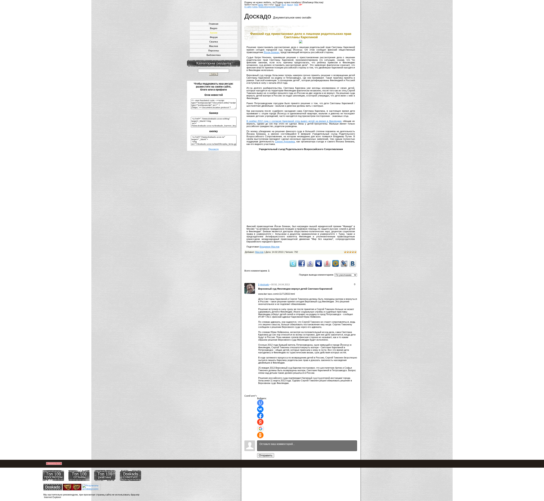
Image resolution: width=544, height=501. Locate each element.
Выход (290, 5)
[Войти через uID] (260, 403)
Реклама (280, 7)
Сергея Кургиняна (285, 141)
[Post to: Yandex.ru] (327, 263)
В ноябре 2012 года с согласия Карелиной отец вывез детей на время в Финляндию (293, 121)
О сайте (248, 7)
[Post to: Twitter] (293, 263)
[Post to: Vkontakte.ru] (352, 263)
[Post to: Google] (310, 263)
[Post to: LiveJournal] (344, 263)
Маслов (259, 252)
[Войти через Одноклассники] (260, 435)
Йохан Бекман (271, 52)
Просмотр (213, 149)
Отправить (265, 455)
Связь (255, 7)
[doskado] (249, 288)
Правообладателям (267, 7)
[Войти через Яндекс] (260, 422)
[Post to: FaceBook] (301, 263)
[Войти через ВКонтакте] (260, 409)
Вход (284, 5)
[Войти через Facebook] (260, 415)
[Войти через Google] (260, 428)
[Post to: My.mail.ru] (335, 263)
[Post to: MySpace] (318, 263)
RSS (296, 5)
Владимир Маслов (269, 246)
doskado (264, 284)
